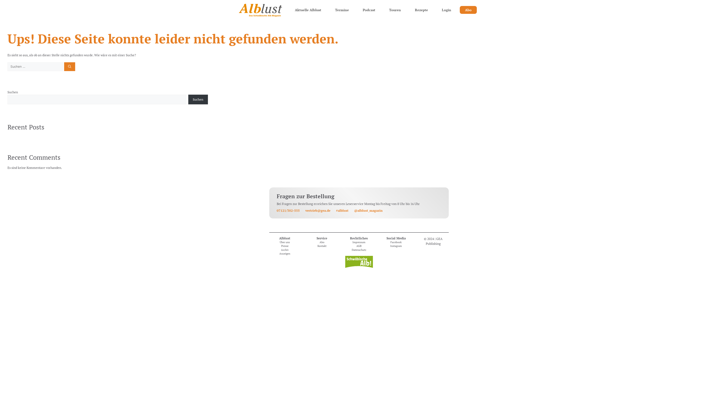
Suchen (12, 92)
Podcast (369, 10)
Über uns (285, 242)
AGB (359, 246)
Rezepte (421, 10)
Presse (285, 246)
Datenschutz (359, 250)
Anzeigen (284, 253)
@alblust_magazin (368, 210)
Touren (395, 10)
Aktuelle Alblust (308, 10)
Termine (342, 10)
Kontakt (321, 246)
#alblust (342, 210)
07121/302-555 (288, 210)
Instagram (396, 246)
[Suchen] (69, 66)
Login (446, 10)
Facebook (396, 242)
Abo (468, 10)
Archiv (285, 250)
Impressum (358, 242)
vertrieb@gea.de (317, 210)
